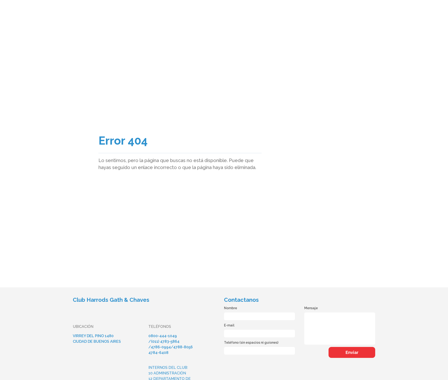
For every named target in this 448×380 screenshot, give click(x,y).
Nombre (230, 308)
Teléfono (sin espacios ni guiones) (251, 342)
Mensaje (311, 308)
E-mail (229, 325)
